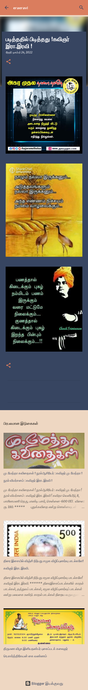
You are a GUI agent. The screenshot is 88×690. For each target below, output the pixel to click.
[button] (8, 62)
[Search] (81, 7)
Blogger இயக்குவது (47, 683)
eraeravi (20, 7)
